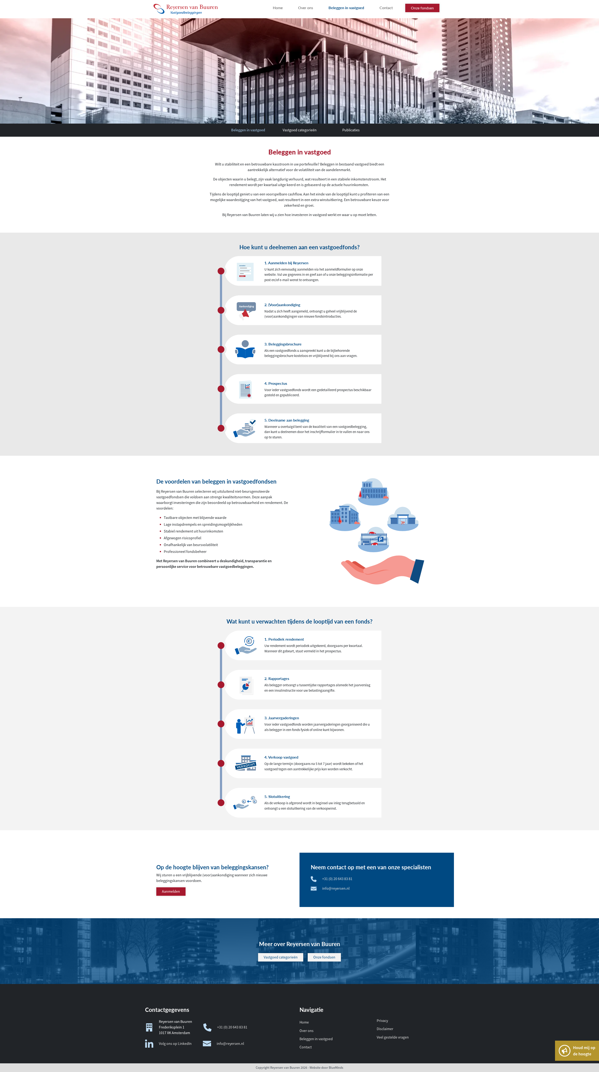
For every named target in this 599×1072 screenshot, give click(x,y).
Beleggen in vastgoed (248, 130)
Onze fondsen (324, 957)
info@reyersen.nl (336, 888)
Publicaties (351, 130)
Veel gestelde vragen (393, 1037)
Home (304, 1022)
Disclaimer (385, 1029)
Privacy (382, 1020)
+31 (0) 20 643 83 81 (337, 879)
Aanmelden (171, 891)
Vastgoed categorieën (300, 130)
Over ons (307, 1030)
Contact (306, 1047)
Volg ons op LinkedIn (175, 1043)
